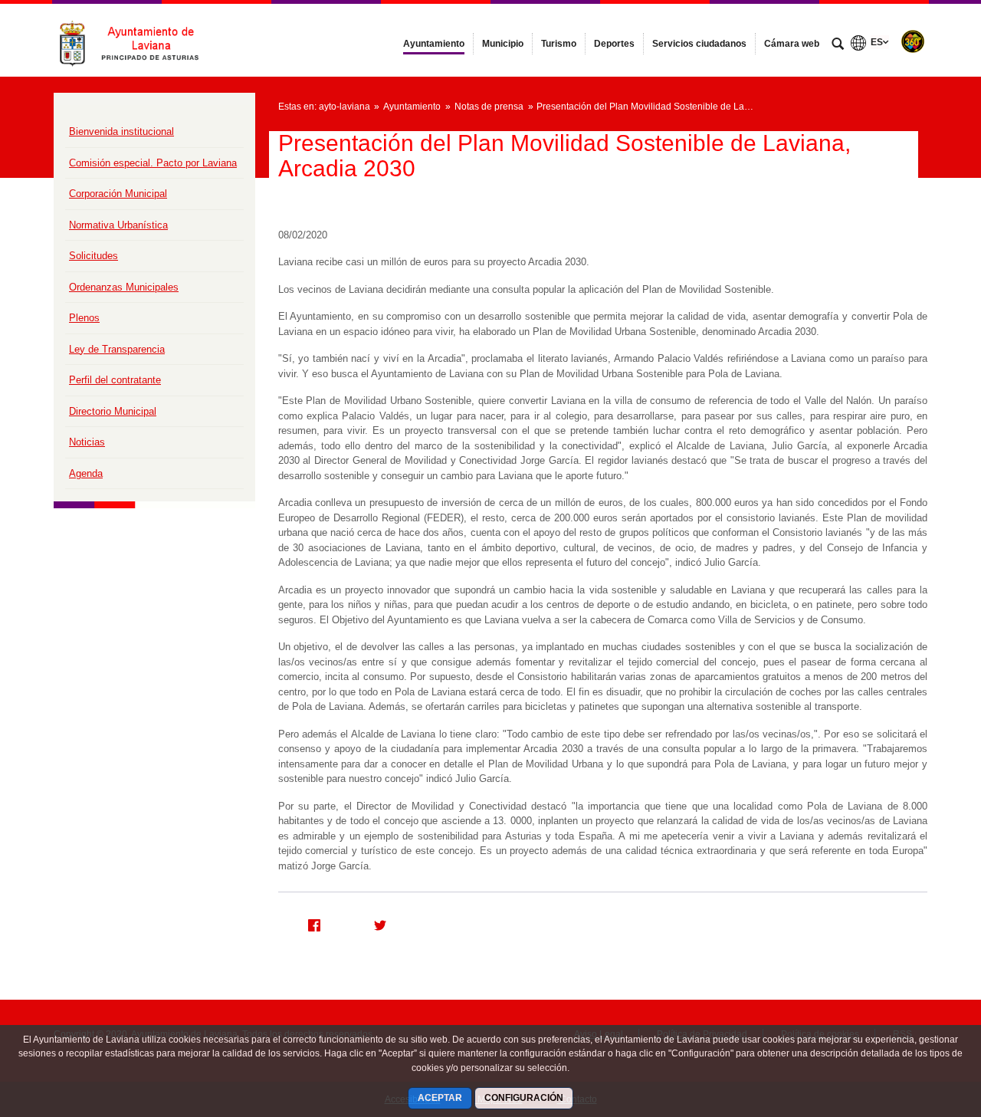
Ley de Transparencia (117, 349)
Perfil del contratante (115, 380)
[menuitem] (433, 43)
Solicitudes (93, 255)
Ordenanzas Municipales (124, 287)
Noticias (87, 442)
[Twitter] (374, 923)
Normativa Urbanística (118, 225)
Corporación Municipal (118, 193)
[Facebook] (308, 923)
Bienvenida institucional (121, 131)
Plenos (84, 318)
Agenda (86, 473)
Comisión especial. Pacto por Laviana (153, 163)
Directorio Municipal (112, 411)
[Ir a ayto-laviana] (138, 40)
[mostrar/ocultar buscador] (838, 45)
